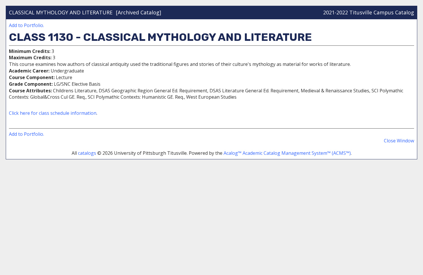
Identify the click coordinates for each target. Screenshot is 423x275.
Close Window (399, 141)
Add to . (26, 25)
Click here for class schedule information (52, 113)
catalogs (87, 153)
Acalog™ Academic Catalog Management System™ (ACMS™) (287, 153)
